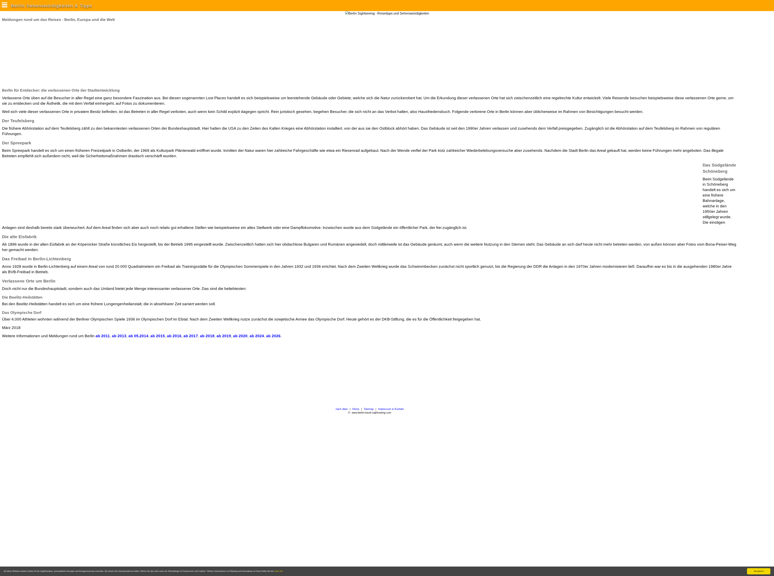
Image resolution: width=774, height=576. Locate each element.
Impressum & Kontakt (391, 409)
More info (279, 571)
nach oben (342, 409)
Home (355, 409)
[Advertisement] (75, 55)
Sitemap (368, 409)
